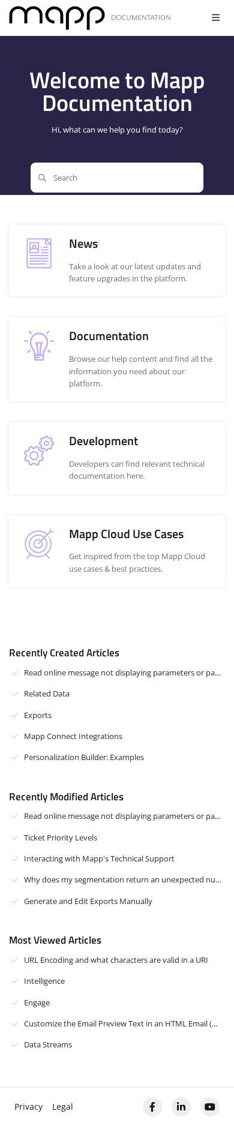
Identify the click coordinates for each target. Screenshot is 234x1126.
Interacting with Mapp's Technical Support (99, 858)
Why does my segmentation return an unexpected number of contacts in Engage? (124, 879)
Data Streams (48, 1044)
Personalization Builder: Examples (84, 757)
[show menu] (215, 18)
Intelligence (44, 980)
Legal (62, 1106)
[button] (207, 1096)
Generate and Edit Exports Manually (88, 901)
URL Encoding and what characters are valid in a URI (116, 959)
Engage (37, 1002)
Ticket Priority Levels (60, 837)
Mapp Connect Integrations (73, 736)
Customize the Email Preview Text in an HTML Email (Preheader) (124, 1023)
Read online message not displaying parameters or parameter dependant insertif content (124, 672)
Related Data (47, 693)
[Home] (90, 18)
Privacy (28, 1106)
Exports (38, 715)
